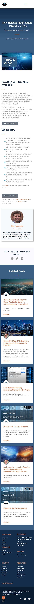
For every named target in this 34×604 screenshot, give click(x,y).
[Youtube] (29, 599)
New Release (13, 39)
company (5, 563)
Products (6, 547)
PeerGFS (20, 39)
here (6, 185)
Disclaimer (17, 594)
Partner (20, 551)
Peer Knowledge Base (22, 199)
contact (20, 201)
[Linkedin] (25, 599)
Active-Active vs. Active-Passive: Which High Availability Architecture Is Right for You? (16, 469)
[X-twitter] (20, 599)
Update (26, 39)
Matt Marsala (17, 226)
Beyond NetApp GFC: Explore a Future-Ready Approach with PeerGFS (16, 343)
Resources (21, 563)
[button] (12, 258)
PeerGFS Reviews (7, 583)
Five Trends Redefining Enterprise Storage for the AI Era (16, 389)
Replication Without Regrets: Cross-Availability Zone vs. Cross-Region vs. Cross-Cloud (15, 302)
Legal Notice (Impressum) (9, 592)
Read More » (6, 314)
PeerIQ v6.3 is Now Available (15, 508)
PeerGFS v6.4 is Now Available (15, 427)
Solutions (21, 534)
